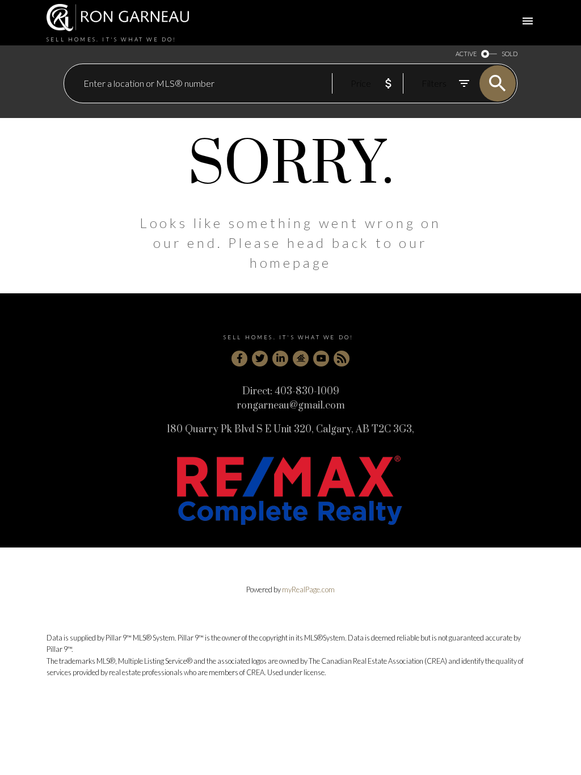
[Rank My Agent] (301, 359)
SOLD (509, 53)
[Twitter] (260, 359)
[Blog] (342, 359)
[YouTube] (321, 359)
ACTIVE (466, 53)
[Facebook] (239, 359)
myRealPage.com (308, 589)
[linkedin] (280, 359)
